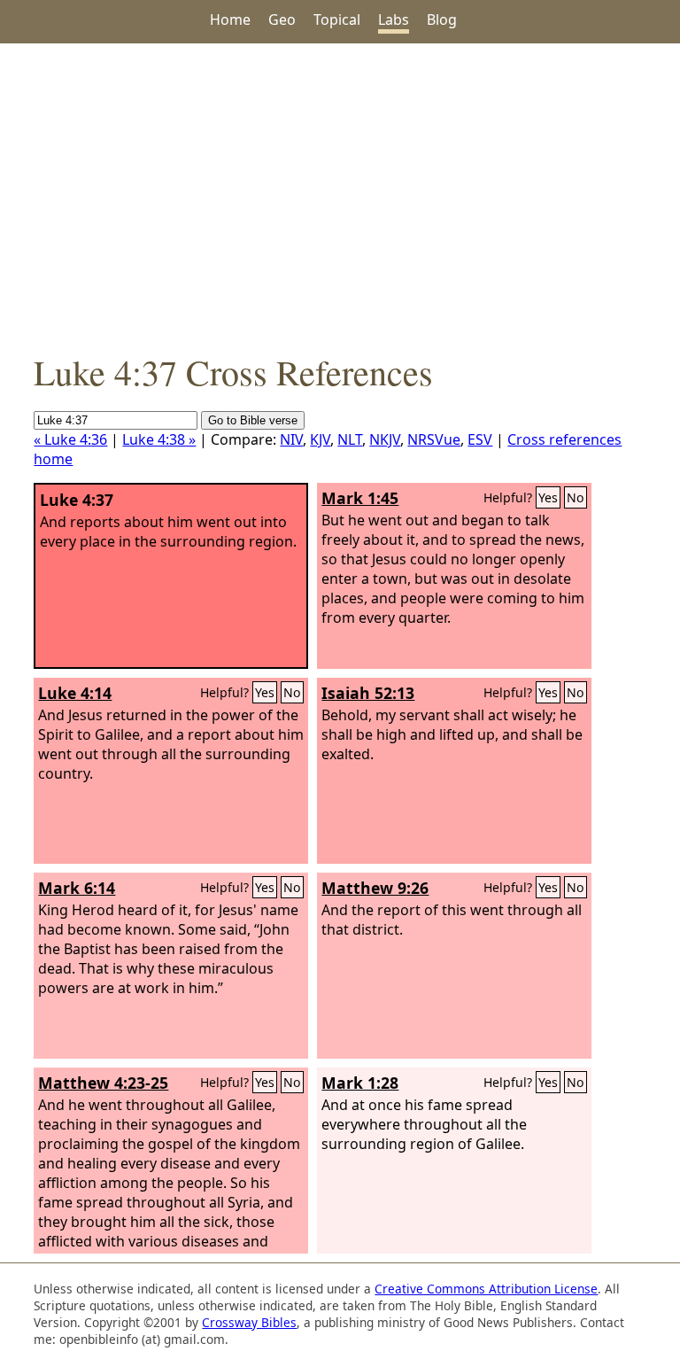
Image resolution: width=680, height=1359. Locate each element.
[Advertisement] (340, 196)
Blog (442, 19)
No (575, 497)
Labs (393, 19)
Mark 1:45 (359, 498)
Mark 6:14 (76, 887)
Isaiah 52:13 (367, 692)
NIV (291, 439)
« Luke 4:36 (70, 439)
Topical (336, 19)
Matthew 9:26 (375, 887)
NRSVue (433, 439)
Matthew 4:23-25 (103, 1082)
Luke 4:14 (75, 692)
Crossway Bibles (249, 1322)
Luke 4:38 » (159, 439)
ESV (480, 439)
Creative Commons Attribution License (486, 1288)
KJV (320, 439)
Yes (548, 497)
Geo (282, 19)
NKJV (384, 439)
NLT (349, 439)
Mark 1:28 (359, 1082)
